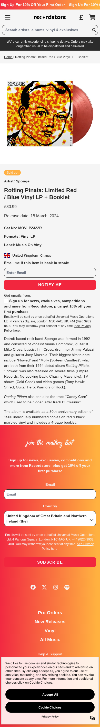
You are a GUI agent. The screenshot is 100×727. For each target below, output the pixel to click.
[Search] (94, 30)
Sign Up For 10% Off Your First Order (33, 5)
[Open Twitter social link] (44, 587)
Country (50, 506)
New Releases (50, 621)
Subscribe (50, 562)
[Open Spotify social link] (67, 587)
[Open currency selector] (81, 17)
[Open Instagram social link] (55, 587)
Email (50, 484)
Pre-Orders (50, 612)
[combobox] (50, 30)
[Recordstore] (50, 17)
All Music (50, 639)
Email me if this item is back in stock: (36, 263)
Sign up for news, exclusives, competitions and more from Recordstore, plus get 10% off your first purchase (48, 306)
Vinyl (50, 630)
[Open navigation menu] (7, 17)
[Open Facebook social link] (33, 587)
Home (8, 57)
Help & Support (50, 654)
